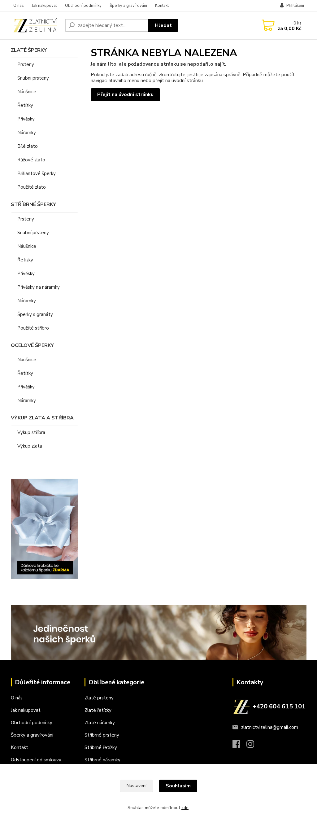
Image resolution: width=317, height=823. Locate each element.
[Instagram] (253, 746)
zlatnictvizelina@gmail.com (269, 727)
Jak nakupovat (44, 5)
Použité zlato (31, 187)
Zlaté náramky (100, 723)
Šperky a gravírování (128, 5)
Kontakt (162, 5)
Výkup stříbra (31, 432)
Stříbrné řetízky (101, 747)
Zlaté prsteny (99, 698)
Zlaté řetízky (98, 710)
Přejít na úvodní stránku (125, 94)
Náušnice (26, 92)
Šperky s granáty (35, 314)
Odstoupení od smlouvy (36, 760)
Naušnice (26, 360)
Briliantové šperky (36, 173)
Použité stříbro (33, 328)
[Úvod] (35, 25)
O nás (18, 5)
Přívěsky (26, 119)
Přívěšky (26, 387)
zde (185, 808)
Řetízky (25, 105)
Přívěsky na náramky (38, 287)
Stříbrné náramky (102, 760)
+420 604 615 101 (279, 706)
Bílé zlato (27, 146)
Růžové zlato (31, 160)
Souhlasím (178, 785)
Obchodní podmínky (83, 5)
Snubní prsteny (33, 78)
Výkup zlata (29, 446)
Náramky (26, 132)
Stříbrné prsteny (102, 735)
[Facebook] (239, 746)
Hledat (163, 25)
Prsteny (25, 64)
